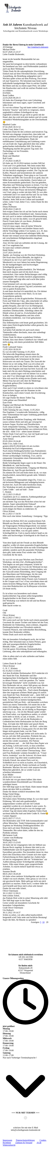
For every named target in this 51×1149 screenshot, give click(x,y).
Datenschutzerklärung (25, 1140)
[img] (14, 8)
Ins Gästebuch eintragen (38, 47)
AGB (39, 1142)
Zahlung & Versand (23, 1142)
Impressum (7, 1140)
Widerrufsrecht (9, 1145)
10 (43, 922)
